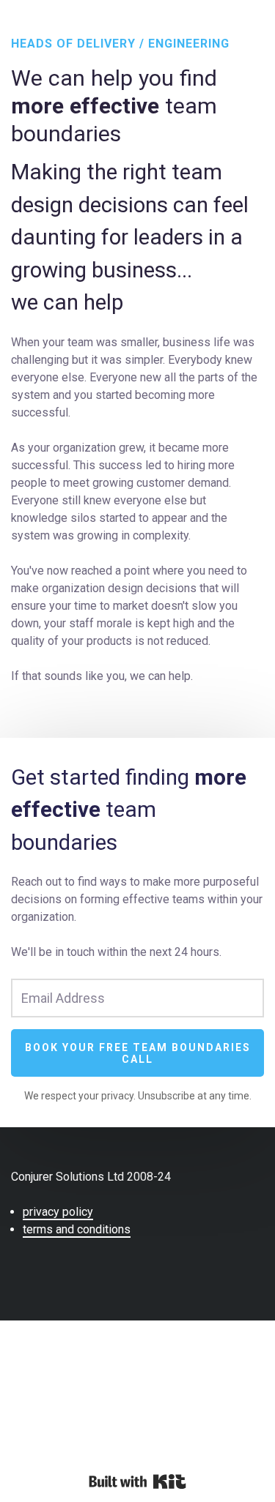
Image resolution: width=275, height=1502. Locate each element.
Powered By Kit (137, 1481)
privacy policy (58, 1212)
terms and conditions (77, 1229)
